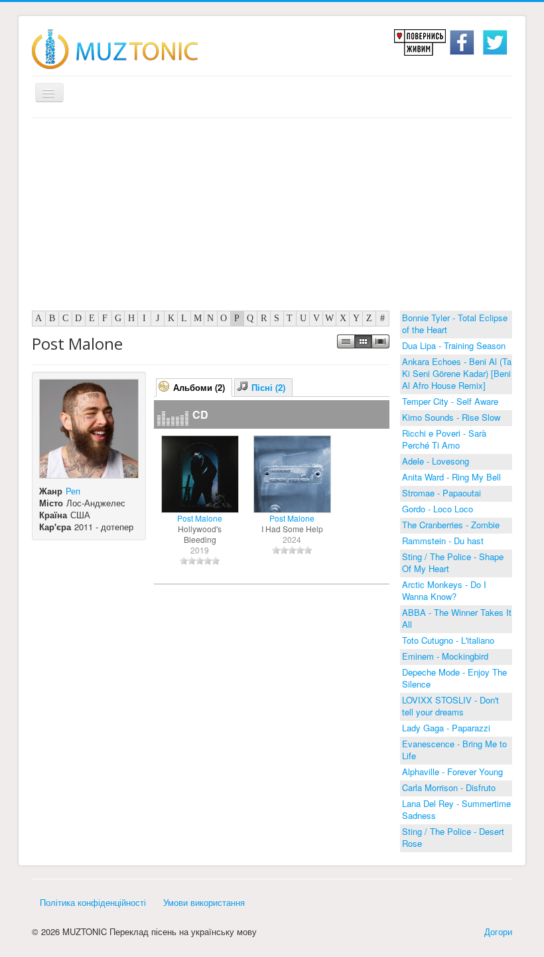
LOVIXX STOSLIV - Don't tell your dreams (450, 706)
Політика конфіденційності (93, 902)
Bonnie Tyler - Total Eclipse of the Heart (455, 323)
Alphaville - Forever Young (452, 771)
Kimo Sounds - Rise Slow (451, 417)
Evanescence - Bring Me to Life (454, 749)
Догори (498, 931)
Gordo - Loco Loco (437, 508)
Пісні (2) (268, 387)
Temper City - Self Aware (450, 401)
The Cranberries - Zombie (451, 524)
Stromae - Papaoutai (441, 492)
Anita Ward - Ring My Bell (451, 477)
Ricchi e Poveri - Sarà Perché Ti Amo (444, 439)
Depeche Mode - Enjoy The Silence (454, 678)
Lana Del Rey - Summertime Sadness (456, 809)
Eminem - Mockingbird (445, 656)
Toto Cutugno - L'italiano (448, 640)
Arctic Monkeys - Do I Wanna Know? (444, 590)
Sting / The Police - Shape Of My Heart (453, 562)
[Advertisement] (272, 218)
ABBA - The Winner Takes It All (456, 618)
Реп (73, 490)
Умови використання (204, 902)
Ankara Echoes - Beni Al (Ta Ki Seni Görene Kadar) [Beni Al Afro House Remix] (456, 373)
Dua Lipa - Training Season (454, 345)
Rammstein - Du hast (443, 540)
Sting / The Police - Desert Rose (453, 837)
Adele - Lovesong (435, 461)
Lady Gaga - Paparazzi (446, 727)
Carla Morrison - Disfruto (449, 787)
